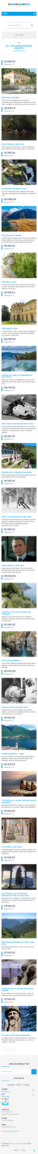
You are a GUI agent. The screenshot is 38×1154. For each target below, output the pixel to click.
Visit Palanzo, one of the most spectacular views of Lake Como (15, 895)
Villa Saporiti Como (10, 328)
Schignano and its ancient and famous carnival (18, 990)
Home (16, 35)
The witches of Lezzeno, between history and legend (19, 801)
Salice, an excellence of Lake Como (17, 517)
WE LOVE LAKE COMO (16, 1144)
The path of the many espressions (16, 1035)
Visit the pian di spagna (11, 235)
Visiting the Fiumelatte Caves (14, 189)
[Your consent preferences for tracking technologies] (34, 1150)
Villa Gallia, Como (9, 282)
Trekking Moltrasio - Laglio (13, 754)
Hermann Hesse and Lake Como (15, 707)
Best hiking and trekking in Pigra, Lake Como (18, 943)
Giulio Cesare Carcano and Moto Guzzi (17, 424)
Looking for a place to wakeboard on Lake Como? (17, 376)
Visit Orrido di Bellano (11, 661)
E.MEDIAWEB (14, 1131)
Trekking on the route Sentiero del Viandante (16, 613)
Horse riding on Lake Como (13, 144)
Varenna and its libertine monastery (17, 472)
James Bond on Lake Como (13, 565)
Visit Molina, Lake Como (12, 847)
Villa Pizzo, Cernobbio (11, 98)
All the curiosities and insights (19, 47)
